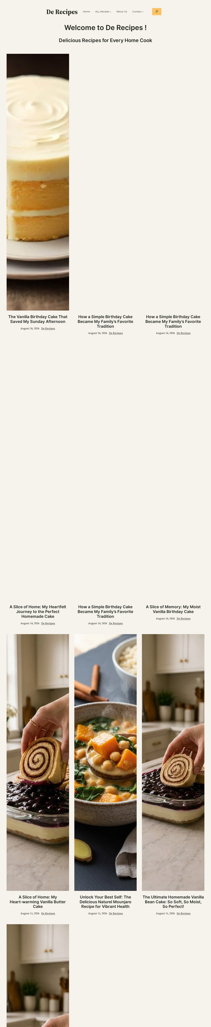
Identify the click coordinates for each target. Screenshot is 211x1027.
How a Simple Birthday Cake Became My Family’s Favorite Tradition (105, 322)
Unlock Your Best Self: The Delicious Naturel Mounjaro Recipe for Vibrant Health (105, 902)
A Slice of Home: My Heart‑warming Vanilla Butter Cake (38, 902)
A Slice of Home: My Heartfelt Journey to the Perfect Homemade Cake (38, 612)
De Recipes (62, 11)
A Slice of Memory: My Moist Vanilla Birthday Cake (173, 609)
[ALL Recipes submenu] (110, 11)
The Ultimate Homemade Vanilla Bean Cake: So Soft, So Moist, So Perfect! (173, 902)
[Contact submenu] (143, 11)
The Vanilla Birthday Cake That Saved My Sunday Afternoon (37, 319)
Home (86, 11)
